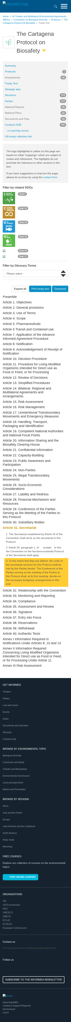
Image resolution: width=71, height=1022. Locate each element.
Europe (6, 819)
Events (6, 712)
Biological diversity (12, 755)
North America (10, 833)
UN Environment (12, 905)
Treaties (7, 691)
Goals (6, 719)
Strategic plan (13, 89)
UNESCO (8, 912)
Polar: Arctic (8, 840)
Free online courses (23, 877)
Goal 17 (23, 256)
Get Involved (9, 1009)
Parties (35, 101)
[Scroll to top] (60, 1011)
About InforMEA (10, 1002)
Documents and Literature (15, 725)
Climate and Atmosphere (15, 769)
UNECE (7, 916)
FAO (5, 908)
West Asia (7, 846)
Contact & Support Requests (17, 1005)
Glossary (7, 732)
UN (5, 901)
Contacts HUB (35, 124)
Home (6, 16)
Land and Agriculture (13, 782)
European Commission (15, 928)
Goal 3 (22, 194)
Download (60, 288)
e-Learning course (18, 130)
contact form (50, 177)
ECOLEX (8, 924)
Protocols (55, 19)
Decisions (35, 95)
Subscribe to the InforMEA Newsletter (33, 979)
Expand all (20, 288)
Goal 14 (23, 222)
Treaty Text (11, 83)
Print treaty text (40, 288)
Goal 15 (23, 236)
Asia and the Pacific (12, 813)
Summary (10, 65)
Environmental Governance (16, 776)
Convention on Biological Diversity (30, 19)
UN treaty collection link (18, 136)
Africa (5, 806)
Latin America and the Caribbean (19, 826)
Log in (6, 1012)
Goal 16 (23, 250)
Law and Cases (10, 705)
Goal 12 (23, 208)
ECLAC (7, 920)
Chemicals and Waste (13, 762)
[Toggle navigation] (64, 6)
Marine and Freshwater (14, 789)
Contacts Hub (9, 739)
